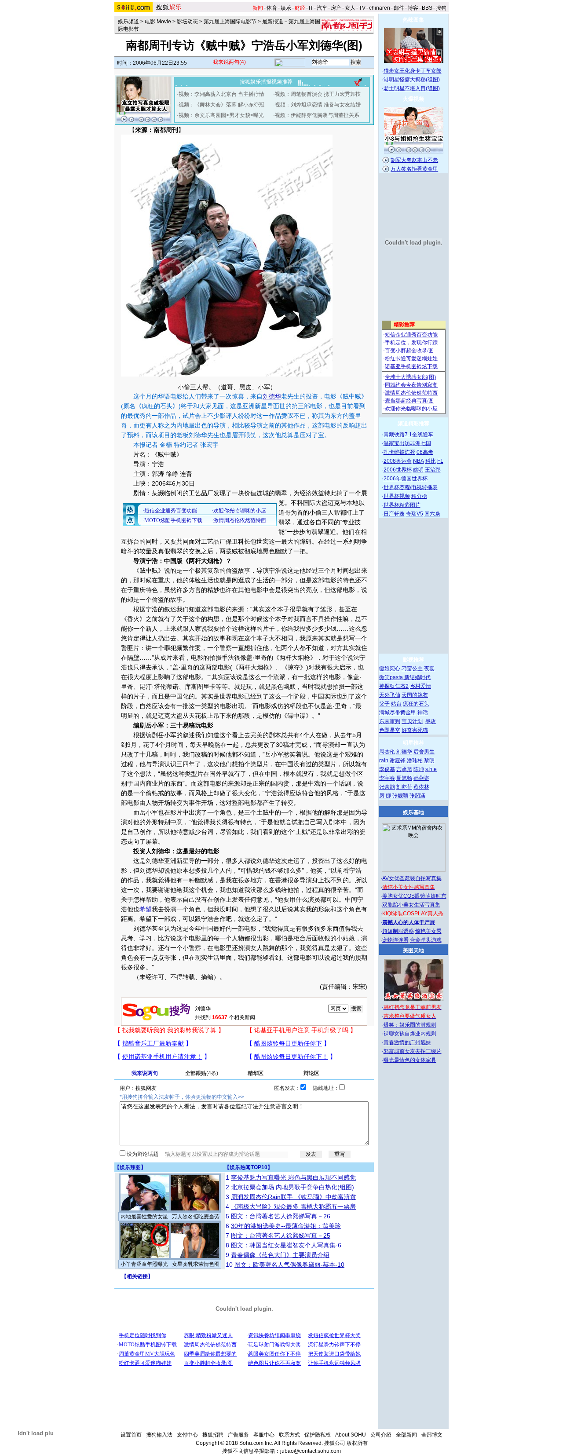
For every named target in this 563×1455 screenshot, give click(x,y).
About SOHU (350, 1435)
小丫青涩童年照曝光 (144, 1264)
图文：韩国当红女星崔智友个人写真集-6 (286, 1245)
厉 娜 (385, 796)
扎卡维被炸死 (399, 452)
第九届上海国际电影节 (230, 21)
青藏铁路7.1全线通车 (408, 434)
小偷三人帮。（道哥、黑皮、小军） (227, 387)
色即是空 (389, 730)
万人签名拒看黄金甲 (414, 169)
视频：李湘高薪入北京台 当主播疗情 (221, 94)
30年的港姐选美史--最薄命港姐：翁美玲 (286, 1225)
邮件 (399, 8)
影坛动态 (187, 21)
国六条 (432, 514)
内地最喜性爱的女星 (144, 1217)
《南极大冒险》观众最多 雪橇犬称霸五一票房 (293, 1206)
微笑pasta (391, 677)
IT (311, 8)
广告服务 (238, 1435)
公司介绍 (380, 1435)
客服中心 (263, 1435)
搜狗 (441, 8)
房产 (336, 8)
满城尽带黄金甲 (397, 712)
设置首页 (131, 1435)
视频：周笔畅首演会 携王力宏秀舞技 (318, 94)
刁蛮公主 (412, 668)
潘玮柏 (415, 760)
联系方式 (289, 1435)
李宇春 (387, 778)
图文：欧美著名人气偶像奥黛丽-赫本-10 (289, 1264)
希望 (145, 909)
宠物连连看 (395, 940)
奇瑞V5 (414, 514)
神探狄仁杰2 (394, 686)
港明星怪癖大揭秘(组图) (412, 80)
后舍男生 (424, 752)
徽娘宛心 (389, 668)
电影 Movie (158, 21)
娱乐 (286, 8)
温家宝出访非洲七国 (407, 443)
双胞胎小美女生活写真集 (411, 905)
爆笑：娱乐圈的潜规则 (410, 1025)
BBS (427, 8)
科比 (430, 461)
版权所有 (357, 1443)
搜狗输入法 (159, 1435)
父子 (384, 704)
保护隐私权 (317, 1435)
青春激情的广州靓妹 (407, 1042)
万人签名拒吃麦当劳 (195, 1217)
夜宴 (429, 668)
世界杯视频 (397, 496)
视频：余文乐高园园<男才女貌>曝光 (221, 115)
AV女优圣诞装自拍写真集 (412, 878)
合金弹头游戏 (426, 940)
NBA (418, 461)
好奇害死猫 (415, 730)
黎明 (429, 760)
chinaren (379, 8)
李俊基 (387, 769)
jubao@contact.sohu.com (310, 1451)
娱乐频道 (128, 21)
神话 (422, 712)
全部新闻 (406, 1435)
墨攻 (430, 721)
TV (362, 8)
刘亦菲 (404, 787)
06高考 (425, 452)
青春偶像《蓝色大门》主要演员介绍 (280, 1254)
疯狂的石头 (416, 704)
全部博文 (431, 1435)
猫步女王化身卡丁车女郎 (413, 71)
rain (383, 760)
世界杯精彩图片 (402, 505)
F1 (440, 461)
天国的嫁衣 (415, 695)
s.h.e (431, 769)
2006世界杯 (398, 470)
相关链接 (137, 1276)
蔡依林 (421, 787)
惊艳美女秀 (428, 931)
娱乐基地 (413, 812)
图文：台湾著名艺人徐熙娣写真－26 (280, 1216)
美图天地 (413, 950)
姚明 (418, 470)
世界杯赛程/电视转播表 (411, 487)
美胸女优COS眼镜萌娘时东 (414, 896)
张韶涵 (417, 796)
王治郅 (433, 470)
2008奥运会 (398, 461)
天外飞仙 (389, 695)
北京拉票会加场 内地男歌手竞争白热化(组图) (292, 1187)
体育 (272, 8)
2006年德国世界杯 (406, 478)
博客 (413, 8)
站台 (396, 704)
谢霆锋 (398, 760)
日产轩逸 (394, 514)
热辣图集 (413, 20)
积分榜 (419, 496)
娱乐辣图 (130, 1167)
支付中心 (187, 1435)
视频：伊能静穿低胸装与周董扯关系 (317, 115)
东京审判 (389, 721)
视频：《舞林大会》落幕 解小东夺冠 (221, 105)
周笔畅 (404, 778)
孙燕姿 (421, 778)
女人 (350, 8)
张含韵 (387, 787)
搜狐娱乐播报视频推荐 (266, 82)
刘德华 (272, 396)
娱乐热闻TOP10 (248, 1167)
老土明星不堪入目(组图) (412, 88)
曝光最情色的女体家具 (410, 1060)
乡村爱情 (420, 686)
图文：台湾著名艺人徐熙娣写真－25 (280, 1235)
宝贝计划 (412, 721)
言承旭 (404, 769)
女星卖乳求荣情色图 (195, 1264)
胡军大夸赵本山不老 (414, 160)
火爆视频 (413, 99)
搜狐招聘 (212, 1435)
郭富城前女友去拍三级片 (413, 1051)
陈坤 (418, 769)
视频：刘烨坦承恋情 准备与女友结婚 (318, 105)
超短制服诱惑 (398, 931)
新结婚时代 (417, 677)
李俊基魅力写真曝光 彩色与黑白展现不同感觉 (293, 1177)
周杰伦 (387, 752)
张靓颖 (400, 796)
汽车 (322, 8)
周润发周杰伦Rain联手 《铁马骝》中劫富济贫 (293, 1196)
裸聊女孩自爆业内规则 (410, 1034)
